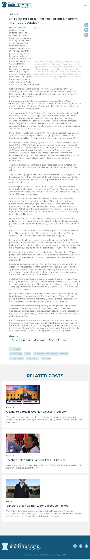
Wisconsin (46, 358)
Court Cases (15, 349)
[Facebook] (86, 25)
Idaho (28, 354)
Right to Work (32, 358)
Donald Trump (16, 354)
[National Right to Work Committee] (17, 5)
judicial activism (17, 358)
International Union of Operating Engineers (51, 354)
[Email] (86, 35)
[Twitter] (86, 30)
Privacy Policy (28, 555)
